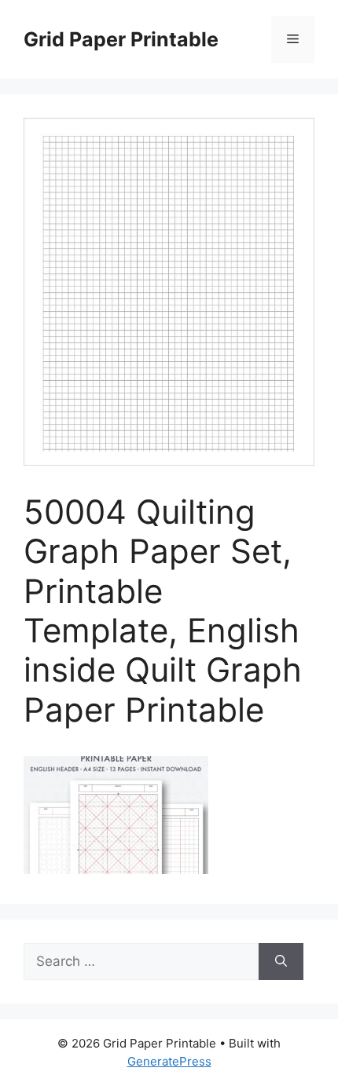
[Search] (281, 962)
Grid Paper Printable (121, 39)
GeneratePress (169, 1061)
